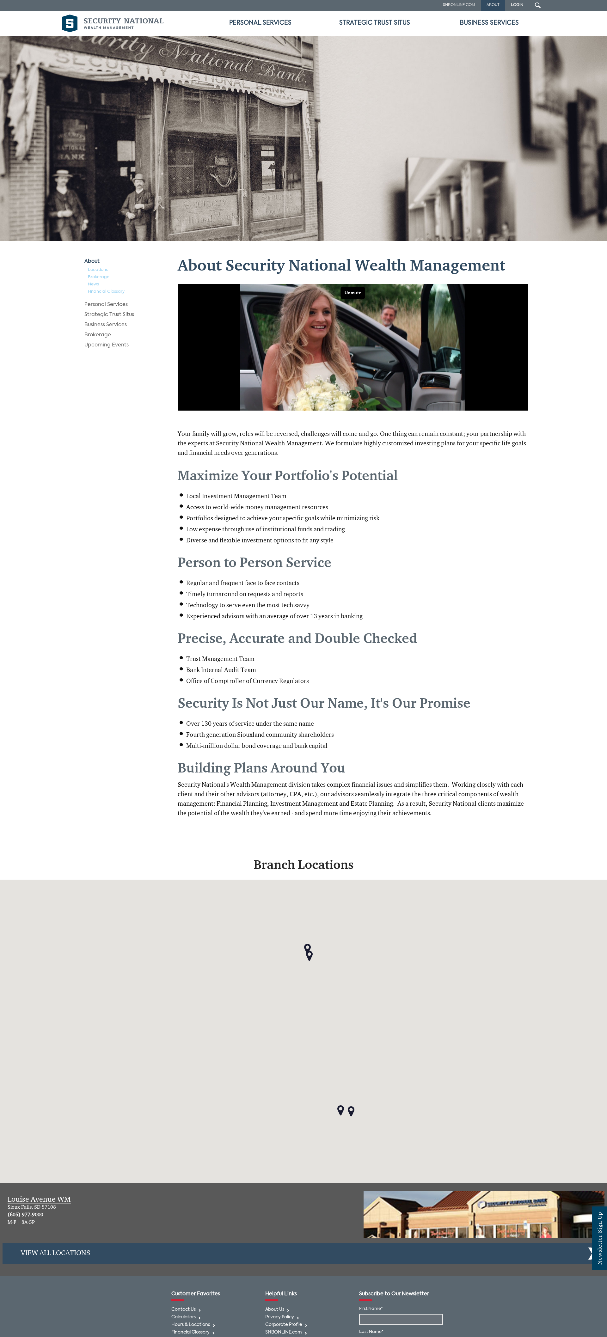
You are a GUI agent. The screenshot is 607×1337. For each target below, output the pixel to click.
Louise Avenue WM (39, 1199)
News (93, 284)
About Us (274, 1310)
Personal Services (260, 23)
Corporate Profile (283, 1325)
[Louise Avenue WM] (484, 1214)
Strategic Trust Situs (374, 23)
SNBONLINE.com (283, 1332)
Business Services (489, 23)
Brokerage (98, 277)
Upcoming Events (106, 345)
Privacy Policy (279, 1317)
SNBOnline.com (459, 5)
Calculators (183, 1317)
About (92, 261)
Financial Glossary (106, 292)
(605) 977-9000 (25, 1215)
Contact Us (183, 1310)
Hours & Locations (190, 1325)
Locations (98, 270)
